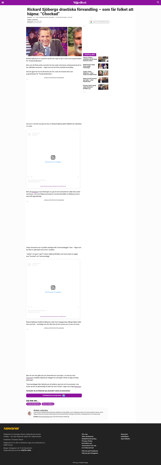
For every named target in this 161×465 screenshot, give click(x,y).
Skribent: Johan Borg (32, 19)
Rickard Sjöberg (48, 404)
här (68, 416)
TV (34, 17)
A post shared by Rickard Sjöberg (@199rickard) (53, 186)
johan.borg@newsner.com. (45, 416)
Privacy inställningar (80, 462)
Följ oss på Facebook (90, 451)
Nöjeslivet (29, 17)
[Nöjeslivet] (80, 2)
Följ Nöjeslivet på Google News (52, 395)
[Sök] (158, 2)
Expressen (29, 378)
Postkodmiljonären (33, 404)
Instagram (35, 192)
